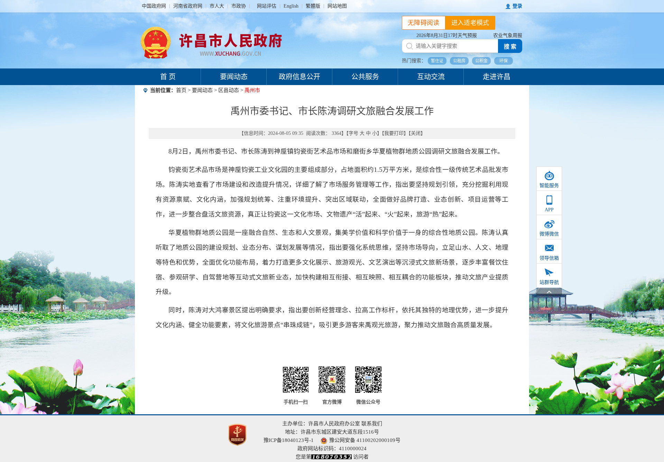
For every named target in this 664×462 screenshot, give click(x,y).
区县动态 (228, 90)
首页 (181, 90)
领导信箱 (549, 258)
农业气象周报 (507, 35)
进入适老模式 (470, 22)
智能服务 (549, 185)
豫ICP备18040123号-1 (289, 440)
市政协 (238, 6)
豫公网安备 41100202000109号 (364, 440)
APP (549, 209)
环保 (503, 60)
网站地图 (337, 6)
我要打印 (394, 133)
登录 (517, 6)
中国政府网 (154, 6)
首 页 (168, 77)
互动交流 (431, 77)
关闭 (416, 133)
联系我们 (371, 423)
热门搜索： (414, 60)
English (291, 6)
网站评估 (266, 6)
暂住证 (437, 60)
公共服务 (365, 77)
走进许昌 (496, 77)
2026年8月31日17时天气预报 (446, 35)
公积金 (481, 60)
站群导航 (549, 282)
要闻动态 (234, 77)
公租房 (459, 60)
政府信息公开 (299, 77)
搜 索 (510, 46)
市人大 (217, 6)
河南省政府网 (187, 6)
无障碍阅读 (424, 22)
